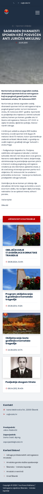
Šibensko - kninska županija (18, 467)
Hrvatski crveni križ (14, 471)
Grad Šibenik (11, 476)
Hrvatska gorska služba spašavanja (21, 462)
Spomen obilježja (23, 26)
